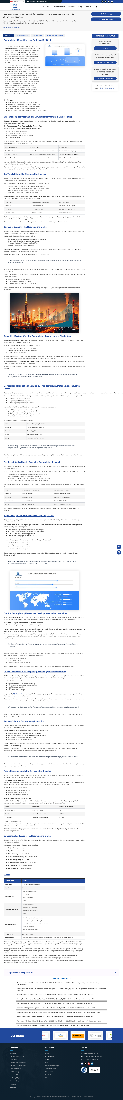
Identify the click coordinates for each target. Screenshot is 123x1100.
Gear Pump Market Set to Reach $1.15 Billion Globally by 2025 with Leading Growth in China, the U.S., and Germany (53, 1025)
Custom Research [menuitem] (58, 7)
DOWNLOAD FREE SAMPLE (105, 36)
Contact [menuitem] (88, 7)
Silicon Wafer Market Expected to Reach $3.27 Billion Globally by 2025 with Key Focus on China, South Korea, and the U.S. (55, 1016)
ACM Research (17, 694)
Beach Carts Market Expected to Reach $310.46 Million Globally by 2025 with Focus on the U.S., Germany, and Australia (54, 1003)
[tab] (8, 35)
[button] (96, 6)
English (15, 1)
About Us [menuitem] (71, 7)
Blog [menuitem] (80, 7)
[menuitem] (45, 7)
